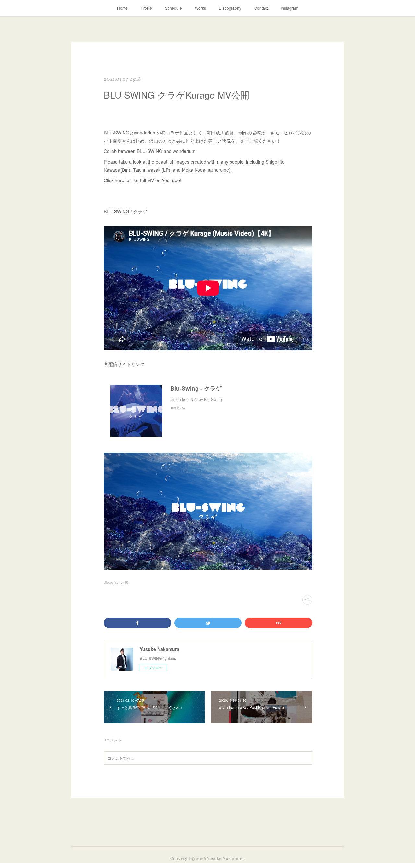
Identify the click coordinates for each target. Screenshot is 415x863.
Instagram (289, 8)
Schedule (173, 8)
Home (122, 8)
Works (200, 8)
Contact (261, 8)
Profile (146, 8)
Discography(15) (116, 582)
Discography (230, 8)
